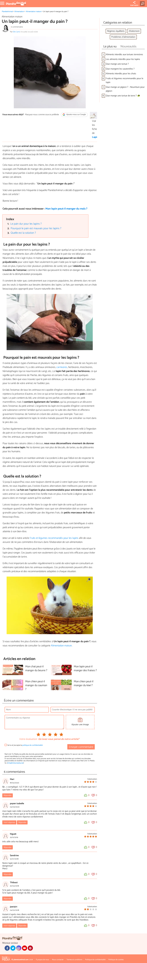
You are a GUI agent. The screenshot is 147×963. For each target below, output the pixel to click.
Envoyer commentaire (81, 747)
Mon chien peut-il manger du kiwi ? (83, 683)
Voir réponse (9, 822)
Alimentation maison (33, 11)
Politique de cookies (116, 960)
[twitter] (13, 948)
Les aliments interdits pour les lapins (123, 59)
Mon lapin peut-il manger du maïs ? (66, 209)
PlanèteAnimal (7, 11)
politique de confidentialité (32, 745)
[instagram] (18, 948)
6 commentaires (17, 27)
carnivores (61, 367)
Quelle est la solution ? (23, 233)
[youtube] (24, 948)
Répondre (7, 795)
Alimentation (19, 11)
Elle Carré (16, 31)
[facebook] (7, 948)
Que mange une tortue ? (117, 64)
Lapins (93, 137)
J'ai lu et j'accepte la (25, 745)
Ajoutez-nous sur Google (76, 114)
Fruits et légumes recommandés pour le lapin (124, 80)
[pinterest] (30, 948)
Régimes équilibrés (116, 31)
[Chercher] (143, 3)
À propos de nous (42, 960)
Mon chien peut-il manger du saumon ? (36, 685)
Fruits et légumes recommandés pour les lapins (54, 538)
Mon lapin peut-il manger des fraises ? (85, 668)
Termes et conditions (74, 960)
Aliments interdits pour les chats (121, 74)
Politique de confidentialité (95, 960)
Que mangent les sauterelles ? (120, 69)
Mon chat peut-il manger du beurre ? (36, 668)
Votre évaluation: (28, 739)
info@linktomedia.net (15, 763)
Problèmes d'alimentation (123, 37)
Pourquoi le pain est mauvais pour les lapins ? (36, 228)
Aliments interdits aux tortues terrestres (124, 54)
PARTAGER (134, 5)
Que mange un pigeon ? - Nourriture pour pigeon (125, 89)
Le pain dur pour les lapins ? (26, 224)
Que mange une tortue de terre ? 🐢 (123, 96)
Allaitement (134, 31)
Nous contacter (58, 960)
